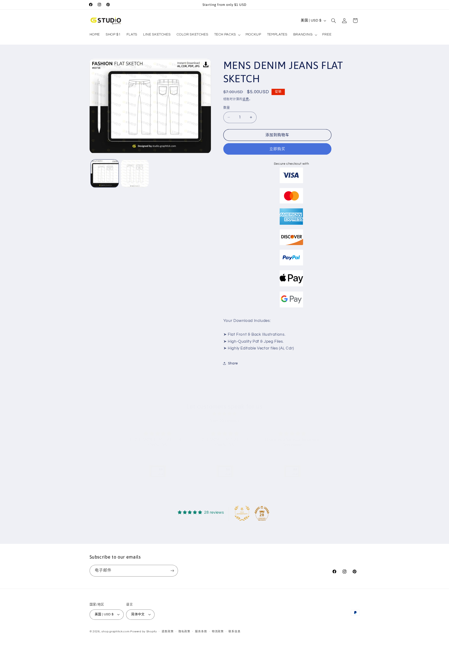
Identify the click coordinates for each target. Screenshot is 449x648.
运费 (246, 98)
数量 (226, 107)
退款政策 (168, 631)
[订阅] (172, 570)
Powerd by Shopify (143, 631)
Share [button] (233, 363)
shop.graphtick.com (115, 631)
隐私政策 (184, 631)
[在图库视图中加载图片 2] (135, 173)
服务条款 (201, 631)
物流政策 (218, 631)
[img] (224, 414)
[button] (227, 35)
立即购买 (277, 149)
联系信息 (234, 631)
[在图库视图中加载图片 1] (105, 173)
